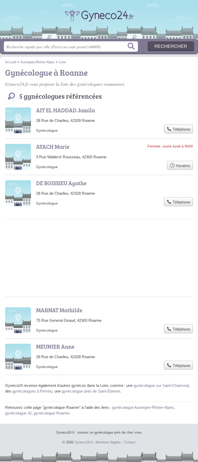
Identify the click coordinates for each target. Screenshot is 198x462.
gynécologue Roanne (51, 413)
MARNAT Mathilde (59, 310)
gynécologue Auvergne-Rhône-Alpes (143, 407)
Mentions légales (108, 442)
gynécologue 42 (18, 413)
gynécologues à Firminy (32, 391)
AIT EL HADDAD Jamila (65, 110)
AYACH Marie (53, 147)
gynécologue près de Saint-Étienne (91, 391)
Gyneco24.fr (99, 21)
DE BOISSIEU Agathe (61, 183)
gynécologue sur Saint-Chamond (161, 385)
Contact (130, 442)
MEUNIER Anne (55, 346)
